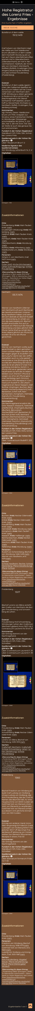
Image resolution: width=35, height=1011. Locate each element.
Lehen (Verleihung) (16, 750)
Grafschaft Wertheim (11, 747)
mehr (9, 227)
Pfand (4, 568)
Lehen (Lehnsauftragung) (13, 267)
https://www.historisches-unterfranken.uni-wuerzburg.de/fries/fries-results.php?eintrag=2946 (16, 980)
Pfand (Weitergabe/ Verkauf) (14, 965)
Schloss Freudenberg (13, 752)
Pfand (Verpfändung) (22, 566)
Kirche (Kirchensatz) (22, 264)
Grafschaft (26, 747)
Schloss (11, 568)
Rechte (22, 564)
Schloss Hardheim (10, 564)
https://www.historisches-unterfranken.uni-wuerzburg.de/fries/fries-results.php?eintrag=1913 (16, 285)
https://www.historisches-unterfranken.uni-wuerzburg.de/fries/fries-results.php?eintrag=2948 (16, 768)
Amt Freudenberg (10, 959)
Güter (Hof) (7, 264)
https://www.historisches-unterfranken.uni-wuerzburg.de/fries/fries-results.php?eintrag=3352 (16, 582)
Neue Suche (11, 27)
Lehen (24, 749)
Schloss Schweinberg (11, 749)
